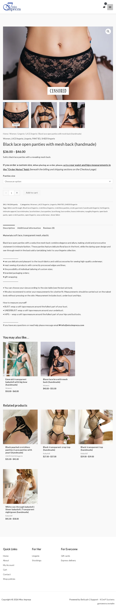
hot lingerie (104, 208)
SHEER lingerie (48, 138)
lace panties (46, 211)
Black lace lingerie (30, 208)
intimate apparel (9, 211)
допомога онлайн (105, 603)
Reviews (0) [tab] (48, 228)
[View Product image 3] (72, 115)
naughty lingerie (92, 211)
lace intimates (23, 211)
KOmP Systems (107, 599)
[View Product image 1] (16, 115)
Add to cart (32, 192)
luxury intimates (77, 211)
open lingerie (30, 215)
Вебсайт (85, 599)
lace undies (65, 211)
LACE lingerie (31, 134)
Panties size (9, 176)
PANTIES (36, 138)
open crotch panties (16, 215)
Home (5, 134)
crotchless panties (62, 208)
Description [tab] (9, 228)
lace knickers (35, 211)
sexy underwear (43, 215)
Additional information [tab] (29, 228)
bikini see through (15, 208)
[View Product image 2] (44, 115)
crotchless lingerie (46, 208)
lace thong (56, 211)
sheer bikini (55, 215)
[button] (108, 31)
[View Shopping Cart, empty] (104, 7)
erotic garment (76, 208)
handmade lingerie (91, 208)
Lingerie (21, 134)
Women (13, 134)
